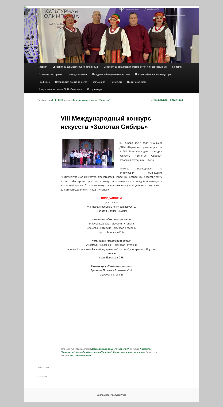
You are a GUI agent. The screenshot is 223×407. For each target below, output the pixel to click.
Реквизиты (116, 81)
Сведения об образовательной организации (75, 66)
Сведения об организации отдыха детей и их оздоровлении (135, 66)
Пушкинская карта (136, 81)
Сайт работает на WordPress (111, 394)
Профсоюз (44, 81)
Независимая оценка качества (71, 81)
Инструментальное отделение (129, 352)
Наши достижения (77, 74)
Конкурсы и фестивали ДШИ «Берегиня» (60, 89)
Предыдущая (159, 99)
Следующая (177, 99)
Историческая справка (50, 74)
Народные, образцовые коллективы (111, 74)
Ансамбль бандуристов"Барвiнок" (94, 352)
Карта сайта (99, 81)
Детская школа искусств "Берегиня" (91, 100)
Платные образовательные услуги (153, 74)
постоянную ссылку (80, 355)
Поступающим (94, 89)
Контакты (177, 66)
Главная (43, 66)
